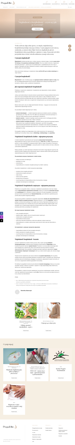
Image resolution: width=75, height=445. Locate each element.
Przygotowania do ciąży (21, 7)
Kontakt (60, 436)
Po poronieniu (35, 430)
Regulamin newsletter (63, 433)
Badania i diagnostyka (36, 439)
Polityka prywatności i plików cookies (63, 431)
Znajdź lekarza (48, 430)
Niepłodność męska (36, 437)
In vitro (33, 432)
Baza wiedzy (12, 7)
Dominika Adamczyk (26, 290)
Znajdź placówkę (49, 428)
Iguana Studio (7, 441)
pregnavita (5, 7)
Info (33, 441)
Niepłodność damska (36, 434)
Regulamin (61, 428)
